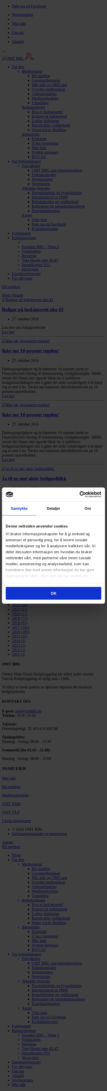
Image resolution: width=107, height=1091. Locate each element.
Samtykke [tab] (19, 508)
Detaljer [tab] (53, 508)
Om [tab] (88, 508)
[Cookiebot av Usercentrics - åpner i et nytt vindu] (79, 494)
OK (53, 593)
